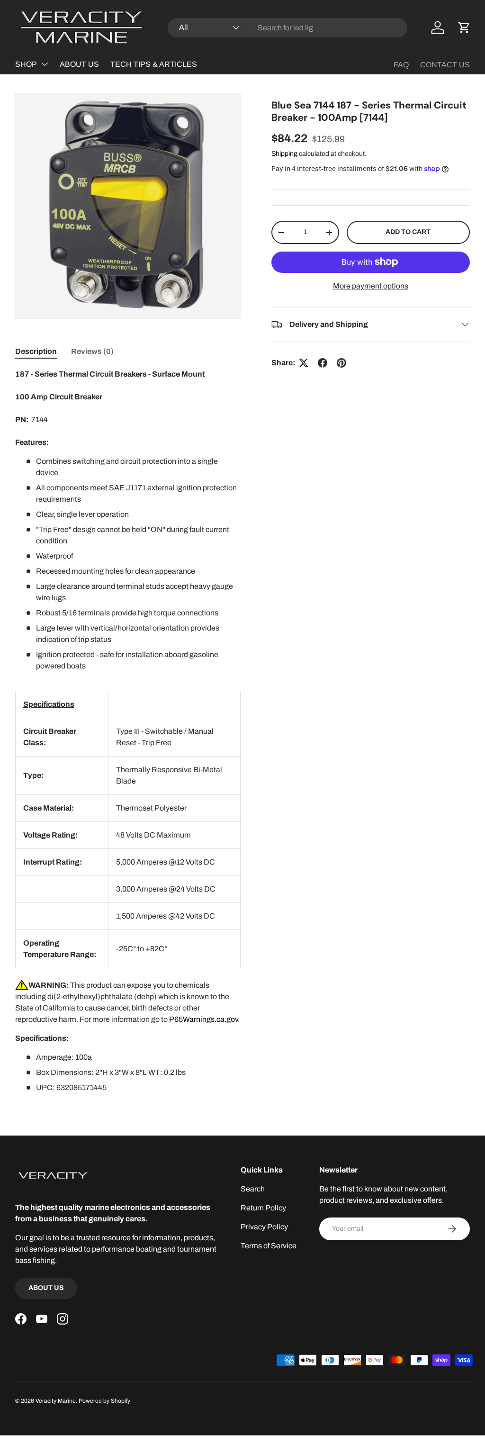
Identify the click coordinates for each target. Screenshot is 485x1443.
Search (253, 1189)
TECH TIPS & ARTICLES (153, 64)
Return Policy (263, 1208)
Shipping (284, 153)
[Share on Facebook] (322, 362)
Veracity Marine (56, 1401)
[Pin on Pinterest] (341, 362)
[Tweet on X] (303, 362)
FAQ (401, 65)
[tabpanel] (128, 731)
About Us (46, 1287)
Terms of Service (268, 1246)
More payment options (370, 286)
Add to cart (408, 231)
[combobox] (288, 27)
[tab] (36, 351)
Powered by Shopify (104, 1401)
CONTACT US (445, 65)
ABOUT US (79, 64)
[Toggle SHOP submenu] (44, 64)
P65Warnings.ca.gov (203, 1019)
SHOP (26, 64)
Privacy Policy (264, 1227)
